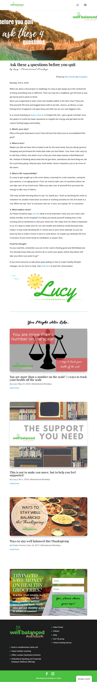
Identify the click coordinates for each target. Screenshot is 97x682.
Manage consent (84, 679)
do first (36, 214)
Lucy (16, 69)
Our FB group (58, 639)
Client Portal (58, 627)
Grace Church (36, 115)
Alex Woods (70, 77)
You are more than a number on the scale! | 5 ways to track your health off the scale (48, 378)
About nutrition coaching (21, 651)
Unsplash (83, 77)
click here (45, 266)
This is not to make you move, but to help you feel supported (43, 473)
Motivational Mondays (34, 69)
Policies (56, 631)
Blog (55, 635)
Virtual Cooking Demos (62, 643)
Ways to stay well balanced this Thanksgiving (39, 541)
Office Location (17, 655)
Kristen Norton (19, 545)
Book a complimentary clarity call (24, 647)
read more (14, 388)
